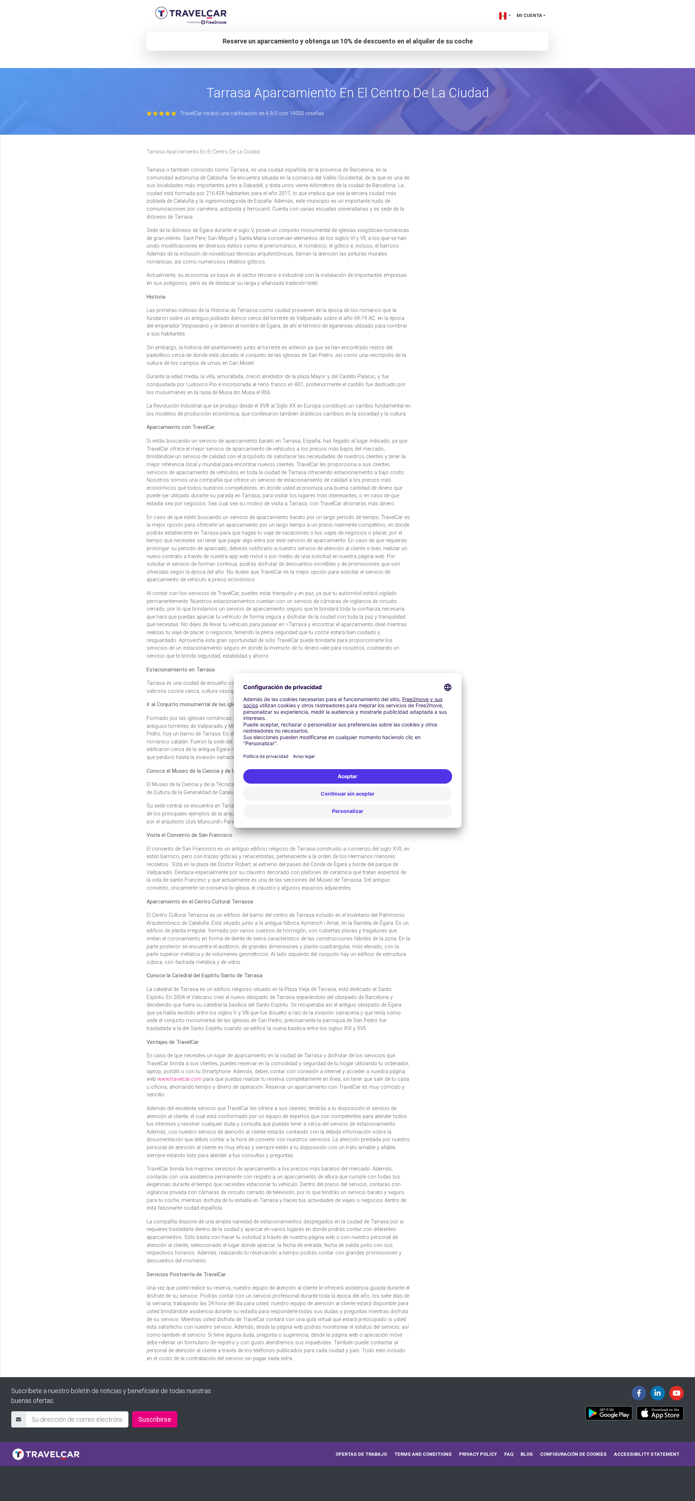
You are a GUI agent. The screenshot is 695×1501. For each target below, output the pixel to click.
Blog (527, 1454)
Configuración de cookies (573, 1454)
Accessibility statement (646, 1454)
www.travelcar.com (179, 1079)
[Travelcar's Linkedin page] (657, 1393)
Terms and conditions (423, 1454)
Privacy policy (478, 1454)
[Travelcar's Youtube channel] (676, 1393)
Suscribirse (154, 1419)
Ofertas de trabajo (361, 1454)
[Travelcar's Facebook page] (639, 1393)
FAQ (508, 1454)
